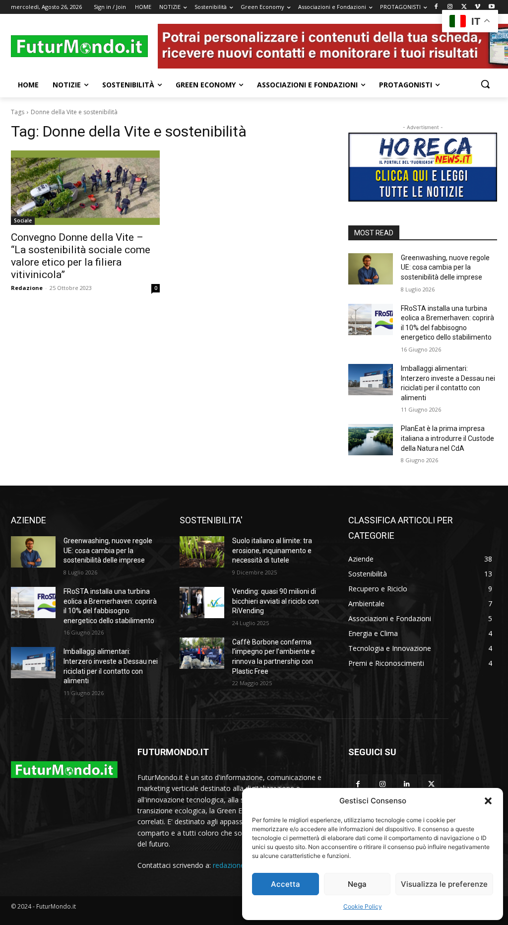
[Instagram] (450, 7)
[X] (464, 7)
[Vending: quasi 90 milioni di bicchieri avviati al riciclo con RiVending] (202, 602)
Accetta (285, 884)
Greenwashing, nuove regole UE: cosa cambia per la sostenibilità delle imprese (445, 267)
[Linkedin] (406, 784)
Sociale (23, 220)
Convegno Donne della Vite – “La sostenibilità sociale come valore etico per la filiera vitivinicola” (80, 256)
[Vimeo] (477, 7)
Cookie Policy (362, 906)
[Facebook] (436, 7)
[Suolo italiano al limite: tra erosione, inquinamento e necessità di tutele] (202, 552)
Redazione (27, 287)
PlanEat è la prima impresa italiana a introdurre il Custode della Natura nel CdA (447, 438)
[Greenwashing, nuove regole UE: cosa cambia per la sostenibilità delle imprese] (370, 269)
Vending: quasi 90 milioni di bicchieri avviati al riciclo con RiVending (275, 601)
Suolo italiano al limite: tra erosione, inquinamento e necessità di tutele (272, 550)
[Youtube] (491, 7)
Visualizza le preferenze (444, 884)
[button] (488, 801)
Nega (357, 884)
